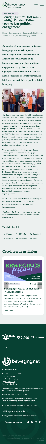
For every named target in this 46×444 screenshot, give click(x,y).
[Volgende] (40, 285)
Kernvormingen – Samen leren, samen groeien (19, 398)
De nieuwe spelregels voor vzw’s (14, 394)
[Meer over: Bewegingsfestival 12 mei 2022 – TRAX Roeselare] (23, 271)
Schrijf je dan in (8, 416)
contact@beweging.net (11, 379)
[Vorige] (6, 285)
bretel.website (24, 438)
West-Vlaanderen (9, 13)
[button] (39, 5)
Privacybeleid (20, 436)
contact (13, 405)
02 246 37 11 (10, 381)
